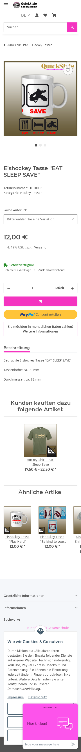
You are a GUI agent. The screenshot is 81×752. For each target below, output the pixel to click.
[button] (37, 15)
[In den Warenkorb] (7, 58)
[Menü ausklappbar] (6, 3)
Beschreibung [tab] (17, 348)
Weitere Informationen (40, 331)
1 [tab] (36, 145)
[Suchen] (72, 27)
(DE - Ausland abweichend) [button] (48, 270)
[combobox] (40, 219)
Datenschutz (37, 697)
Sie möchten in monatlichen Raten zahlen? (40, 328)
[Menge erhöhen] (72, 288)
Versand (40, 247)
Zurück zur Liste (17, 45)
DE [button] (23, 15)
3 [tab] (45, 145)
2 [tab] (40, 145)
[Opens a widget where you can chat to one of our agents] (50, 726)
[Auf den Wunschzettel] (68, 70)
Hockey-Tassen (31, 192)
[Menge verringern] (9, 288)
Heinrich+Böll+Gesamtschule (47, 628)
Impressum (15, 697)
